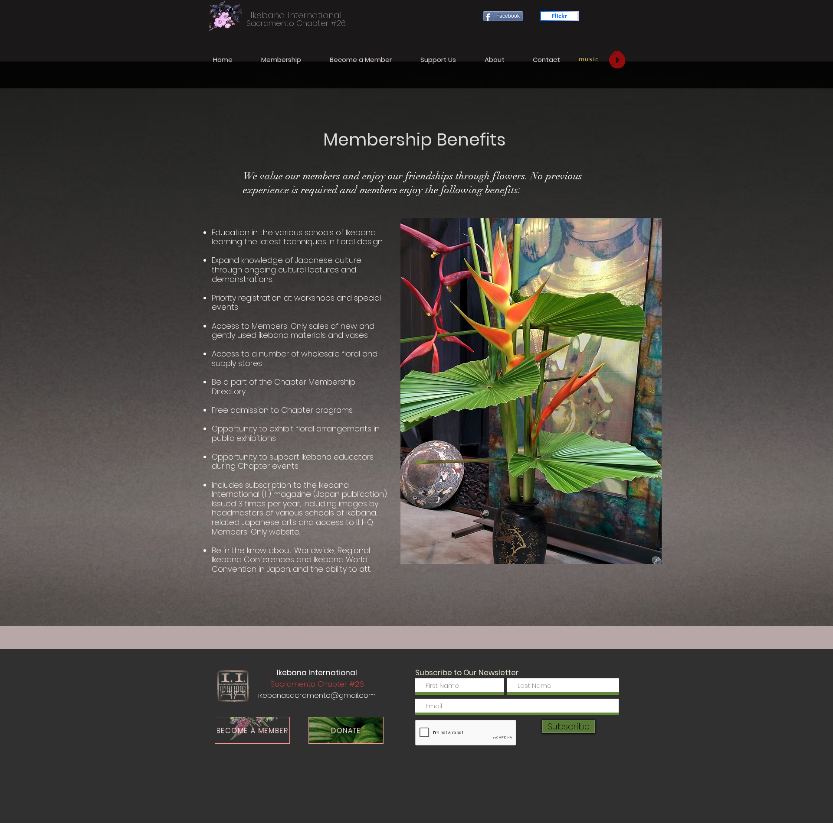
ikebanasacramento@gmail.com (317, 695)
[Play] (617, 59)
